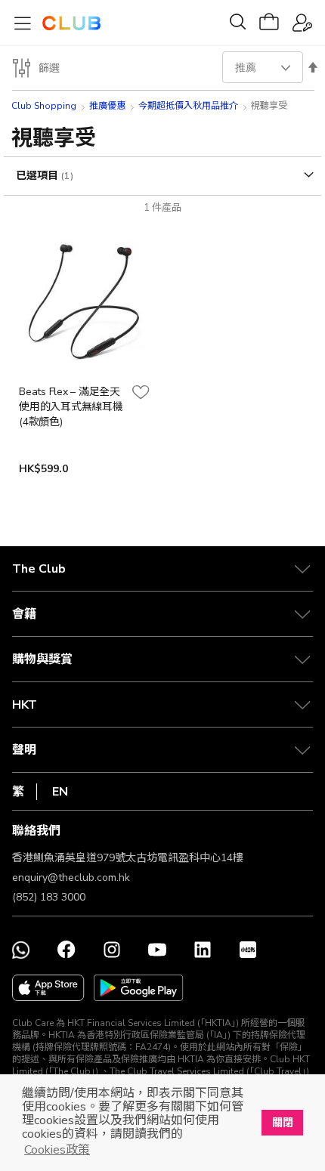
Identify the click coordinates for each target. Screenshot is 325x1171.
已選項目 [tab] (38, 175)
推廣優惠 (107, 106)
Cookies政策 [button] (57, 1150)
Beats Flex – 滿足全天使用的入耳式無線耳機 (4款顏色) (71, 407)
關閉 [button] (282, 1122)
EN (60, 791)
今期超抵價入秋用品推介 (188, 106)
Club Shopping (43, 106)
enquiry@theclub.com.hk (71, 877)
